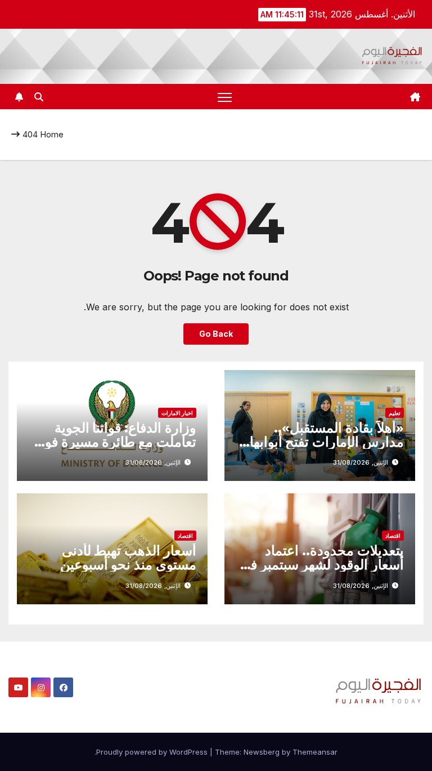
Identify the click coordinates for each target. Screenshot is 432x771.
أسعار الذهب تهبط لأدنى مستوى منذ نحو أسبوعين (128, 557)
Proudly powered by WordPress (153, 751)
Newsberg (262, 751)
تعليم (394, 412)
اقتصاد (392, 535)
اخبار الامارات (177, 412)
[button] (38, 96)
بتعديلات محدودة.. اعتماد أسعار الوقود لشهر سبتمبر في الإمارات (322, 564)
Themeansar (315, 751)
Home (52, 134)
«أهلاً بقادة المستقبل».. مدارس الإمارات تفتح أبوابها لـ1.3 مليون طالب (327, 442)
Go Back (216, 333)
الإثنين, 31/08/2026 (360, 462)
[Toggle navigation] (224, 96)
